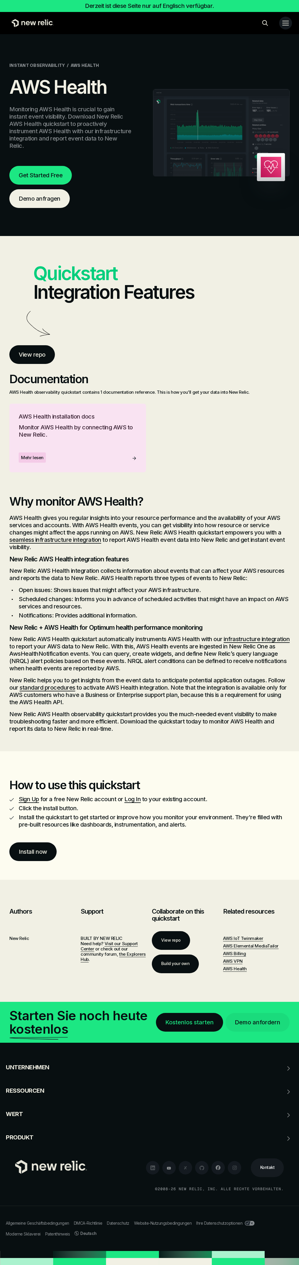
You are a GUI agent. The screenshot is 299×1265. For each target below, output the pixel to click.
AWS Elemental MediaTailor (251, 946)
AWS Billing (234, 953)
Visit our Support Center (109, 946)
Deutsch (88, 1233)
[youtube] (169, 1168)
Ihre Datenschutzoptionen (219, 1223)
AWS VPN (232, 961)
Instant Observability (37, 65)
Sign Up (29, 799)
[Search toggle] (265, 23)
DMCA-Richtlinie (88, 1223)
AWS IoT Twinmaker (243, 938)
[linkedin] (153, 1168)
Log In (132, 799)
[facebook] (218, 1168)
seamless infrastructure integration (55, 539)
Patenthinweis (57, 1233)
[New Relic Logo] (31, 23)
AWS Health (235, 968)
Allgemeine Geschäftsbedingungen (37, 1223)
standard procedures (47, 687)
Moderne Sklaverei (23, 1233)
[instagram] (234, 1168)
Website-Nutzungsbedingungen (163, 1223)
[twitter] (185, 1168)
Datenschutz (118, 1223)
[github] (202, 1168)
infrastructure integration (257, 639)
